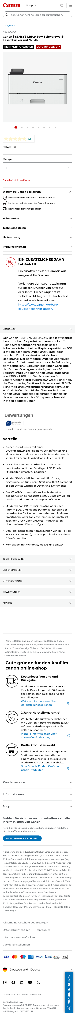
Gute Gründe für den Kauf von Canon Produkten (40, 768)
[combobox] (37, 14)
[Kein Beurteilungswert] (16, 138)
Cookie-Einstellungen (16, 944)
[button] (16, 128)
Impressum (43, 929)
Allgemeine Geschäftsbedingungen (25, 922)
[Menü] (70, 5)
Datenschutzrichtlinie (16, 929)
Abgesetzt (10, 25)
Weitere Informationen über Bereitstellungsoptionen (39, 703)
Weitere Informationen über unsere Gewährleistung (39, 735)
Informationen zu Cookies (19, 937)
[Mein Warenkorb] (62, 5)
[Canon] (11, 5)
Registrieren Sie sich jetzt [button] (22, 838)
